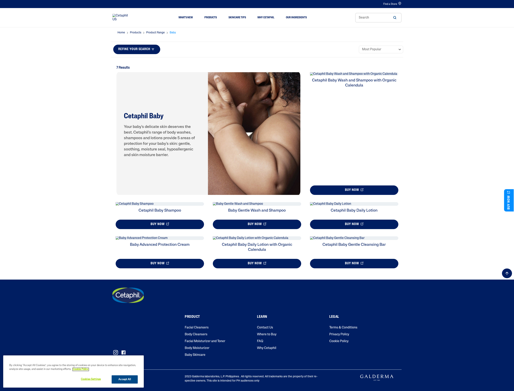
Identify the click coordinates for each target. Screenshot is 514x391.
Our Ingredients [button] (296, 17)
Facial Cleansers (197, 327)
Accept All (124, 379)
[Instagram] (115, 352)
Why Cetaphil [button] (265, 17)
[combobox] (378, 18)
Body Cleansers (196, 334)
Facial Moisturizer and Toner (205, 341)
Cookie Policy (339, 341)
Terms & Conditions (343, 327)
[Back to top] (507, 273)
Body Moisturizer (197, 348)
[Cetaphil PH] (128, 295)
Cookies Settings (91, 379)
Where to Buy (266, 334)
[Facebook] (123, 352)
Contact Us (265, 327)
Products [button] (210, 17)
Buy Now (352, 190)
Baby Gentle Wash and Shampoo (257, 211)
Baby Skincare (195, 355)
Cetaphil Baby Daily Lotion (354, 211)
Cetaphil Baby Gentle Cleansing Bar (354, 245)
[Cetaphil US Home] (121, 17)
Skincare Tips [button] (237, 17)
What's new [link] (185, 17)
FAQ (260, 341)
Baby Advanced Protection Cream (160, 245)
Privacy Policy (339, 334)
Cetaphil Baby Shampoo (160, 211)
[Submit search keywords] (394, 17)
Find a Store (390, 4)
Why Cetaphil (266, 348)
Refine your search (134, 49)
